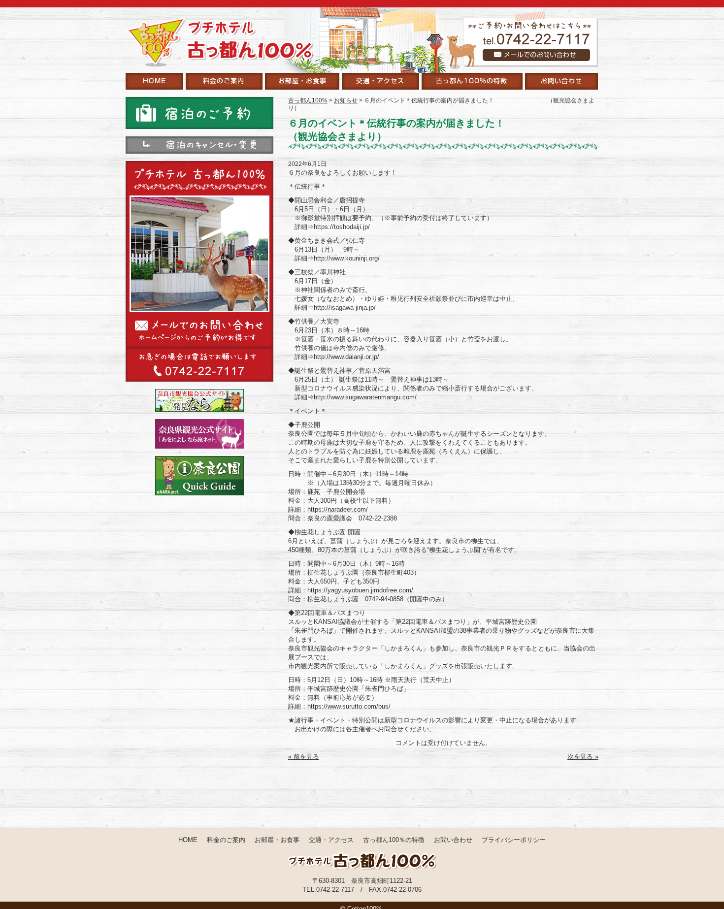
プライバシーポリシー (514, 840)
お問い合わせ (453, 840)
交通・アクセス (331, 840)
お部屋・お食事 (277, 840)
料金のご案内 (226, 840)
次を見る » (582, 756)
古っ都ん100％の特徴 (394, 840)
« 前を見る (303, 756)
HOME (187, 840)
